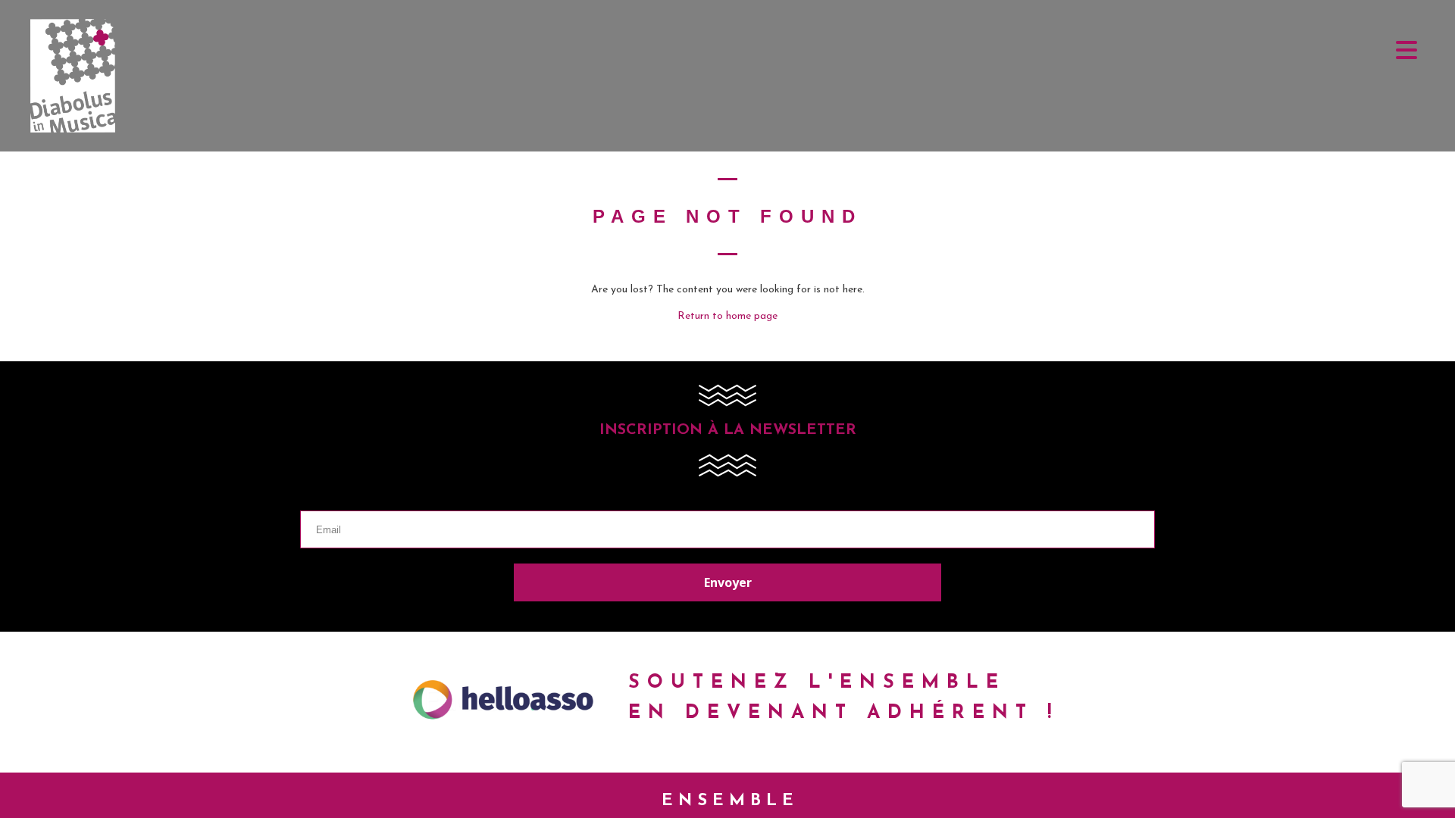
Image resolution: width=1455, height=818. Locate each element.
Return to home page (727, 316)
